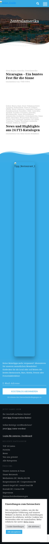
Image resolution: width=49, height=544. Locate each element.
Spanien (27, 119)
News (14, 109)
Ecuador (16, 112)
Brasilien (22, 111)
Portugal (19, 119)
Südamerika (11, 116)
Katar (40, 116)
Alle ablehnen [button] (33, 526)
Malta (8, 117)
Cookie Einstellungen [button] (15, 526)
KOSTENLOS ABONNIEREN (24, 391)
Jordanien (20, 116)
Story (8, 70)
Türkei (17, 121)
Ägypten (9, 107)
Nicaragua (34, 117)
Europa (37, 109)
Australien (29, 109)
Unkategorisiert (33, 106)
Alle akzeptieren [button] (14, 532)
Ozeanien (24, 112)
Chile (29, 111)
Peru (13, 119)
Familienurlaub (12, 111)
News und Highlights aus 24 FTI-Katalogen (23, 128)
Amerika (20, 70)
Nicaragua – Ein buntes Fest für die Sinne (24, 76)
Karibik (9, 112)
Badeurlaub (18, 107)
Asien (20, 114)
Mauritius (15, 117)
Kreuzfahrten (28, 114)
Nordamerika (11, 114)
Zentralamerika (31, 70)
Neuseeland (24, 117)
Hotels (8, 109)
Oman (8, 119)
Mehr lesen (29, 522)
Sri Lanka (35, 119)
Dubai (8, 106)
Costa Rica (36, 111)
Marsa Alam (16, 106)
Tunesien (9, 121)
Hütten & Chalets (19, 123)
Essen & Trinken (30, 107)
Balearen (21, 109)
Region (13, 70)
